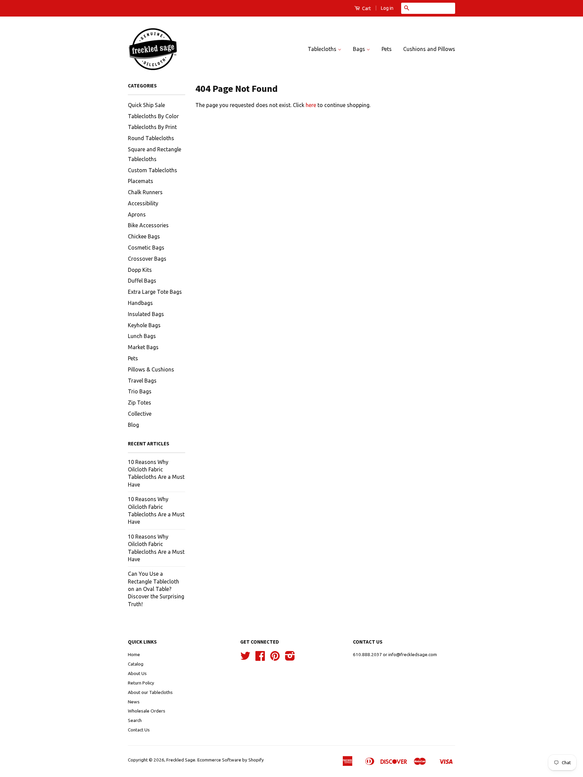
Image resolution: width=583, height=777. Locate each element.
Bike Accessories (148, 225)
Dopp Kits (140, 270)
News (134, 701)
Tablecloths (323, 49)
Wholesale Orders (146, 711)
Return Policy (141, 682)
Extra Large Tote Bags (155, 292)
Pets (387, 49)
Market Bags (143, 347)
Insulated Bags (146, 314)
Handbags (140, 303)
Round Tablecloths (151, 138)
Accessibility (143, 203)
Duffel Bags (142, 281)
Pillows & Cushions (151, 369)
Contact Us (139, 729)
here (311, 105)
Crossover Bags (147, 259)
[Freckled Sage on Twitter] (245, 658)
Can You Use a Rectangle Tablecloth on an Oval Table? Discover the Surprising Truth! (156, 589)
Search (135, 720)
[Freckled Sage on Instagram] (290, 658)
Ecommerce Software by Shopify (230, 759)
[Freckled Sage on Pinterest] (275, 658)
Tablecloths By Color (153, 116)
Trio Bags (139, 391)
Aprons (137, 214)
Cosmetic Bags (146, 247)
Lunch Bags (142, 336)
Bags (359, 49)
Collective (139, 414)
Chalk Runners (145, 192)
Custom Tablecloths (152, 170)
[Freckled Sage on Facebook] (260, 658)
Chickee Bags (144, 236)
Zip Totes (139, 402)
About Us (137, 673)
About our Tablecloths (150, 692)
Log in (387, 8)
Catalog (135, 664)
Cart (366, 8)
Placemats (140, 181)
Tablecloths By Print (152, 127)
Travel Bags (142, 381)
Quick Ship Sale (146, 105)
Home (134, 654)
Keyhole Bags (144, 325)
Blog (133, 425)
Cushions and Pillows (429, 49)
